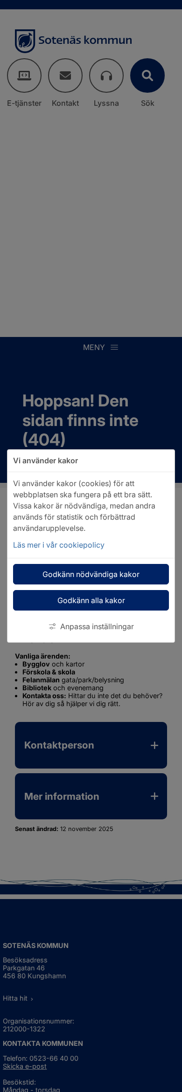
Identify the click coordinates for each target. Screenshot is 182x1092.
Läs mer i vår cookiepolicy (59, 544)
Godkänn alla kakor (91, 600)
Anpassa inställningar (97, 626)
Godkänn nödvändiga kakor (91, 574)
